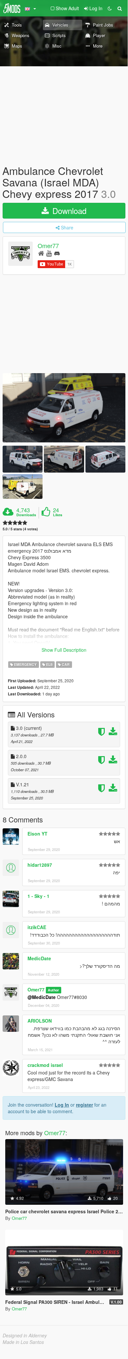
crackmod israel (45, 1065)
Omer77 (48, 245)
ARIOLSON (39, 1020)
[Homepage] (41, 253)
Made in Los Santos (23, 1342)
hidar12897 (39, 864)
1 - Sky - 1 (38, 896)
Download (68, 210)
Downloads (26, 515)
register (84, 1104)
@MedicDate (41, 997)
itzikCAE (36, 927)
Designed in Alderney (25, 1335)
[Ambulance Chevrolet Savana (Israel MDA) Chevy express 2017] (64, 407)
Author (53, 989)
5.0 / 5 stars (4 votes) (20, 529)
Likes (57, 515)
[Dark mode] (109, 8)
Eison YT (37, 833)
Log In (62, 1104)
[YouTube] (49, 253)
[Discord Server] (57, 253)
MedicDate (39, 958)
